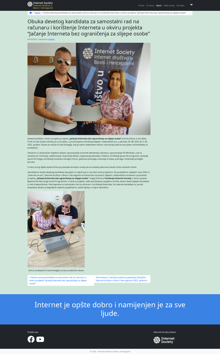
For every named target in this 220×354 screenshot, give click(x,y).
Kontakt (180, 5)
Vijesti (159, 5)
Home (141, 5)
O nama (150, 5)
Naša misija (169, 5)
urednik (51, 39)
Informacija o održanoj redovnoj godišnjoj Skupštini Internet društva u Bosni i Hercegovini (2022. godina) (121, 279)
